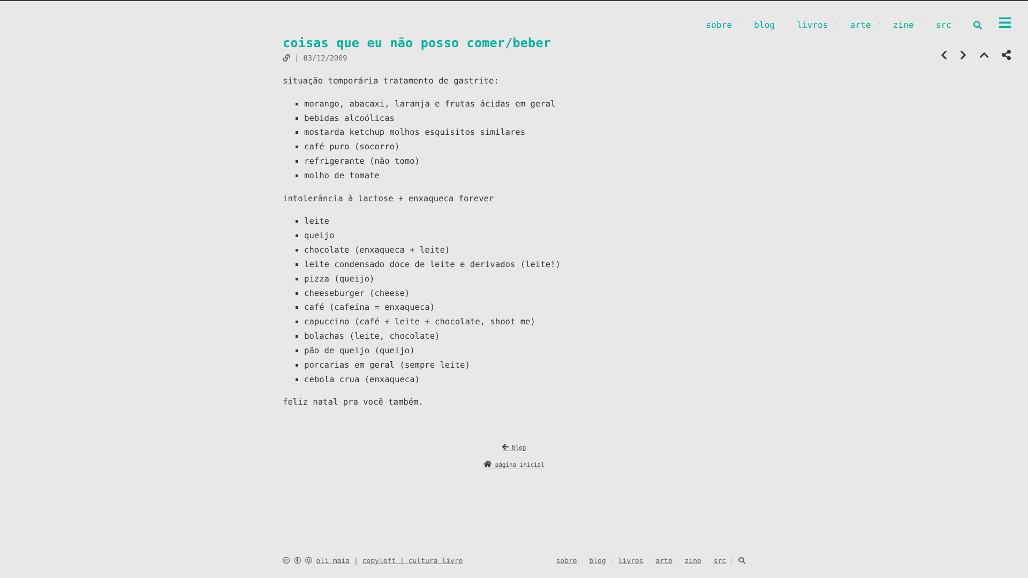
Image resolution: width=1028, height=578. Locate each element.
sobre (719, 25)
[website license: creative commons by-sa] (297, 561)
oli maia (333, 561)
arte (860, 25)
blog (764, 25)
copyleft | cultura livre (412, 561)
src (943, 25)
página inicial (518, 464)
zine (903, 25)
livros (812, 25)
